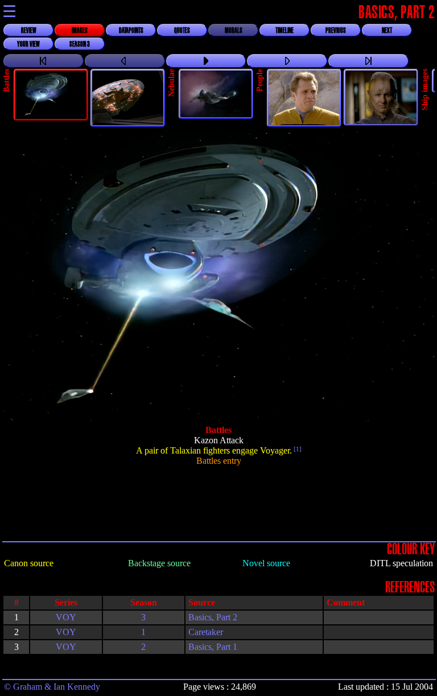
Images (80, 30)
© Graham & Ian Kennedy (52, 686)
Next (387, 30)
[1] (297, 449)
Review (28, 30)
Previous (335, 30)
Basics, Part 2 (212, 617)
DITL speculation (401, 563)
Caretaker (205, 632)
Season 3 (79, 44)
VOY (66, 617)
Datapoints (131, 30)
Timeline (284, 30)
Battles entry (218, 461)
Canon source (28, 563)
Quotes (182, 30)
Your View (28, 44)
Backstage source (159, 563)
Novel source (266, 563)
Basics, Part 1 (212, 647)
